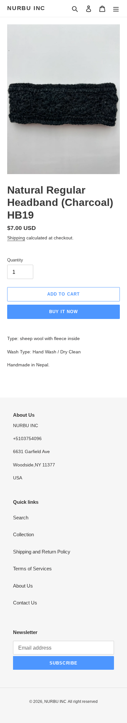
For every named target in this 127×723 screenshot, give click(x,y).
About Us (23, 586)
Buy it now (63, 311)
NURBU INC (26, 8)
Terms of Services (32, 568)
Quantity (15, 260)
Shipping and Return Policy (41, 551)
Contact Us (25, 602)
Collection (23, 534)
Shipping (16, 237)
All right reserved (83, 701)
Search (20, 517)
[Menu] (116, 9)
